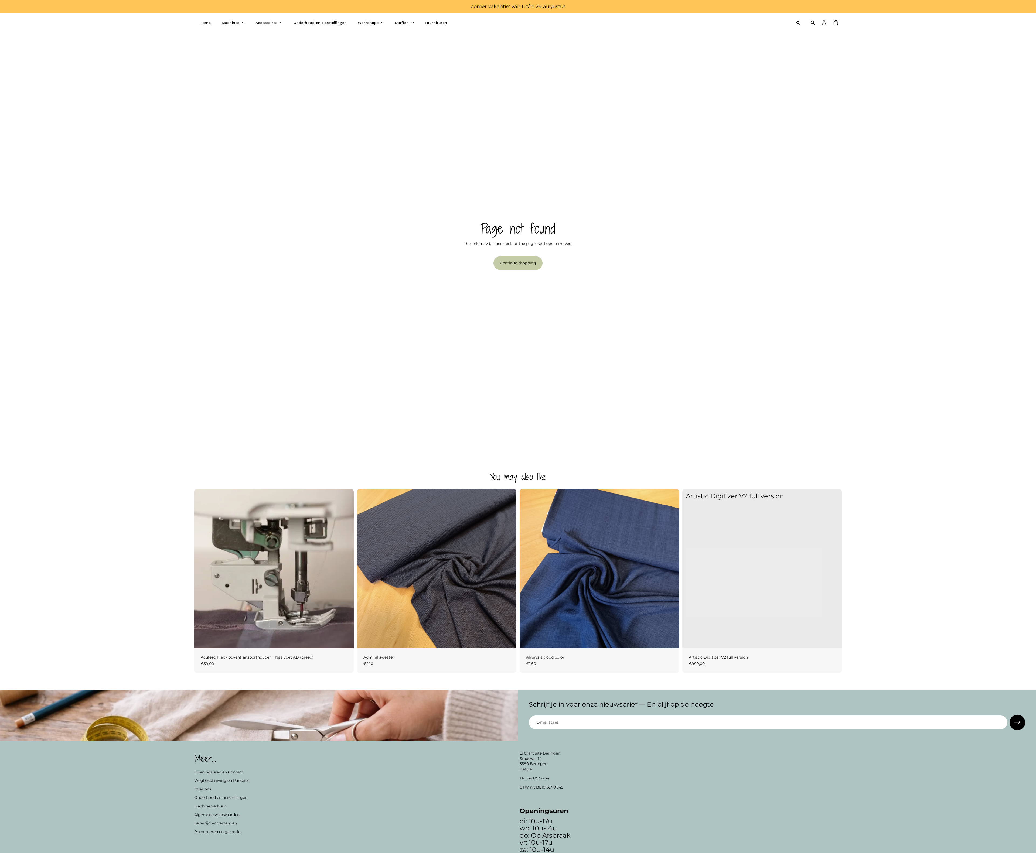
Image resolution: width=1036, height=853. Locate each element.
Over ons (202, 788)
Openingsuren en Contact (218, 771)
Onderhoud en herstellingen (220, 797)
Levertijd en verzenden (215, 823)
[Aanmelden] (1017, 722)
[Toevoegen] (345, 640)
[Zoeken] (813, 23)
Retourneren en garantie (217, 831)
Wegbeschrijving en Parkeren (222, 780)
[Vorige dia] (202, 569)
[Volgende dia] (346, 569)
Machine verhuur (210, 806)
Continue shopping (518, 263)
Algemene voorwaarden (217, 814)
